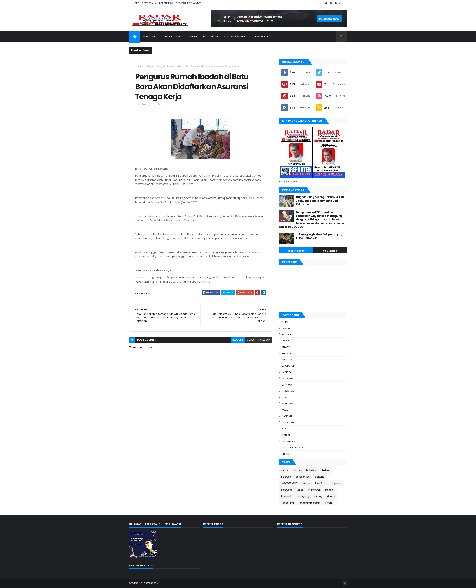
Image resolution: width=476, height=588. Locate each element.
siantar (286, 435)
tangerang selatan (293, 447)
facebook (264, 339)
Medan (285, 409)
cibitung (287, 359)
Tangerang (288, 441)
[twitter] (326, 3)
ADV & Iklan (262, 36)
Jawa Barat (288, 378)
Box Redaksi (149, 3)
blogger (237, 339)
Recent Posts (296, 250)
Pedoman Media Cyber (189, 3)
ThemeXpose (150, 582)
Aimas (285, 321)
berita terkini (289, 353)
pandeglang (288, 422)
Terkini (286, 453)
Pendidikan (210, 36)
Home (136, 3)
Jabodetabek (171, 36)
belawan (286, 347)
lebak (285, 397)
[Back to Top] (345, 583)
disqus (251, 339)
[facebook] (321, 3)
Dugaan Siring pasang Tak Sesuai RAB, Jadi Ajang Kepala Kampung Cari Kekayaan (320, 200)
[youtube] (331, 3)
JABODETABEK (289, 365)
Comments (330, 250)
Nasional (149, 36)
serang (286, 428)
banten (286, 328)
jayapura (287, 384)
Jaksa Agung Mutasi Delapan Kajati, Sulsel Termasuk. (319, 236)
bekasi (285, 340)
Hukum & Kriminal (236, 36)
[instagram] (336, 3)
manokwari (288, 403)
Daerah (192, 36)
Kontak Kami (166, 3)
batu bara (287, 334)
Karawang (288, 391)
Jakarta (286, 372)
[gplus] (341, 3)
